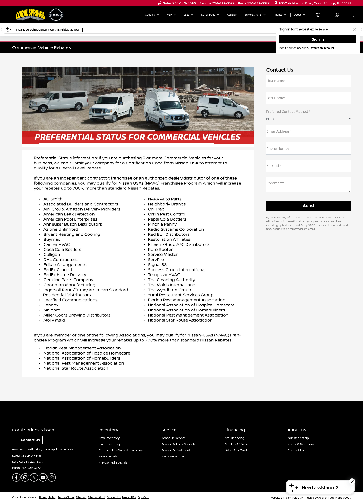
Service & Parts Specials (178, 444)
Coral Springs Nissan (25, 497)
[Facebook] (16, 477)
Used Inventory (110, 444)
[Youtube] (43, 477)
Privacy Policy (47, 497)
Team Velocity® (293, 497)
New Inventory (109, 438)
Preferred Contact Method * (288, 111)
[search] (352, 15)
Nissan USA (129, 497)
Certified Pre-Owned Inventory (121, 450)
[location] (276, 3)
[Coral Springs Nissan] (40, 14)
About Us (297, 430)
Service (169, 430)
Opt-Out (143, 497)
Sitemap (81, 497)
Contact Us (30, 439)
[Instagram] (25, 477)
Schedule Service (174, 438)
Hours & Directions (301, 444)
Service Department (176, 450)
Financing (235, 430)
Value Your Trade (237, 450)
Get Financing (234, 438)
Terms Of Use (66, 497)
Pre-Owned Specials (113, 462)
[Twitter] (34, 477)
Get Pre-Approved (238, 444)
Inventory (108, 430)
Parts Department (175, 456)
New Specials (108, 456)
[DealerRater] (51, 477)
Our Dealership (298, 438)
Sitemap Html (96, 497)
